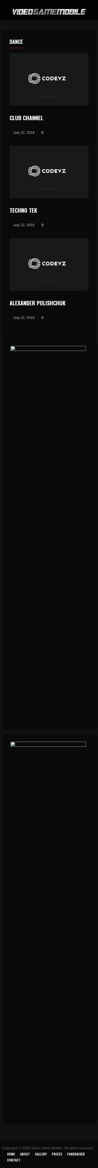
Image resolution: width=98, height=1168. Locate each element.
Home (11, 1153)
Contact (14, 1159)
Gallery (41, 1153)
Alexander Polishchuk (38, 303)
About (25, 1153)
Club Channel (26, 118)
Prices (57, 1153)
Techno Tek (23, 210)
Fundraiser (76, 1153)
